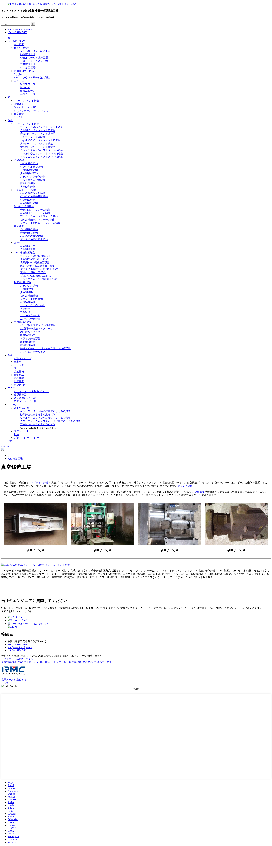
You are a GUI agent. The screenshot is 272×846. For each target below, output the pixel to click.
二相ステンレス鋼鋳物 (32, 137)
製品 (10, 120)
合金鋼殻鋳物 (27, 199)
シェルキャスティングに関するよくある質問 (45, 417)
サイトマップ (8, 659)
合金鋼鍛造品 (27, 249)
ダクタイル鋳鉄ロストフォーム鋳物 (40, 223)
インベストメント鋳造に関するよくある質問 (45, 411)
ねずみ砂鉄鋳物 (29, 163)
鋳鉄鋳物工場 (47, 662)
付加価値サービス (24, 71)
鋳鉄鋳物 (88, 662)
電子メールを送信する (13, 679)
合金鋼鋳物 (26, 289)
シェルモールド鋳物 (25, 189)
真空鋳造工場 (27, 64)
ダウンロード (21, 431)
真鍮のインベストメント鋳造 (36, 143)
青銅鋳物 (25, 312)
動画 (16, 434)
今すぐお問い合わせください (17, 611)
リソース (13, 404)
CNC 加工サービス (28, 662)
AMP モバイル (25, 659)
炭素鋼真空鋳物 (29, 232)
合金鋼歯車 (20, 384)
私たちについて (16, 41)
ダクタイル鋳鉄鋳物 (31, 299)
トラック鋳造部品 (30, 338)
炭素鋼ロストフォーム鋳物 (35, 213)
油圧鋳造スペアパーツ (32, 332)
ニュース (19, 80)
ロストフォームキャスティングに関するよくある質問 (50, 421)
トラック (19, 365)
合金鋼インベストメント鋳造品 (37, 130)
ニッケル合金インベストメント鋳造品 (41, 150)
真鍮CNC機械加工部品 (33, 272)
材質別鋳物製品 (22, 282)
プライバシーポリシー (26, 437)
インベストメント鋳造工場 (35, 51)
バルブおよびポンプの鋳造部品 (37, 325)
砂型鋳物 (19, 160)
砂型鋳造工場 (27, 54)
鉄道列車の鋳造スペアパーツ (36, 328)
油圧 (16, 368)
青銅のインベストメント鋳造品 (37, 147)
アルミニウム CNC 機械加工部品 (38, 279)
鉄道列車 (19, 375)
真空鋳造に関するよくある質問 (37, 424)
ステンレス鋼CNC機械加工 (35, 256)
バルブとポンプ (22, 358)
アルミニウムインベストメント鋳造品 (41, 156)
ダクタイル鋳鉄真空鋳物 (34, 239)
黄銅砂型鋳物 (27, 183)
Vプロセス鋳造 (39, 482)
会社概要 (19, 44)
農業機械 (19, 371)
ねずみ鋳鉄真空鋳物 (31, 236)
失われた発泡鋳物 (24, 206)
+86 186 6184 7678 (17, 32)
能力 (10, 97)
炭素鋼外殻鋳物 (29, 203)
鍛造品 (17, 242)
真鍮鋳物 (25, 308)
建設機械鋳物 (27, 345)
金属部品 (199, 491)
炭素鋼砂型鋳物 (29, 173)
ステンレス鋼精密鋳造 (69, 662)
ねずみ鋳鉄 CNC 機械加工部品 (37, 265)
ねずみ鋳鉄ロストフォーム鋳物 (37, 219)
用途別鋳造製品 (22, 322)
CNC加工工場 (28, 67)
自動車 (17, 361)
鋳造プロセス (27, 84)
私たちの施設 (21, 47)
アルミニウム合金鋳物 (32, 305)
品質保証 (19, 74)
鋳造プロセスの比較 (25, 401)
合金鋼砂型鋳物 (29, 170)
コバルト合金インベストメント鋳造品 (41, 153)
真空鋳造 (19, 113)
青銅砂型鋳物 (27, 186)
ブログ (11, 388)
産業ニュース (27, 90)
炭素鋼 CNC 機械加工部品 (34, 262)
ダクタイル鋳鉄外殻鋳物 (34, 196)
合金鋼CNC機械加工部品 (34, 259)
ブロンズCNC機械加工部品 (35, 275)
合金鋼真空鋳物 (29, 229)
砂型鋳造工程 (21, 394)
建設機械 (19, 378)
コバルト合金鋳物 (30, 315)
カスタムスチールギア (32, 351)
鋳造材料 (25, 87)
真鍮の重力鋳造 (103, 662)
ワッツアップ (8, 683)
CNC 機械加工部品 (24, 252)
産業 (10, 355)
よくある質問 (21, 408)
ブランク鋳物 (185, 486)
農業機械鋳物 (27, 341)
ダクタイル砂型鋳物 (31, 166)
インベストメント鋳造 (26, 100)
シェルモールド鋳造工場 (34, 57)
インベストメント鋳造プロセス (31, 391)
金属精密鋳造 (8, 662)
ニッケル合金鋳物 (30, 318)
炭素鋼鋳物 (26, 292)
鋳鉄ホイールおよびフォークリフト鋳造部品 (45, 348)
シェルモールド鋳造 (25, 107)
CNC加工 (19, 117)
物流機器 (19, 381)
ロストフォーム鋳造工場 (34, 61)
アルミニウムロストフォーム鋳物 (39, 216)
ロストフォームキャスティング (31, 110)
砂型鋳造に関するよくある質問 (37, 414)
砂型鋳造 (19, 104)
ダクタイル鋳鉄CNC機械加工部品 (39, 269)
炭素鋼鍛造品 (27, 246)
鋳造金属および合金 (25, 398)
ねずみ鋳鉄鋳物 (29, 295)
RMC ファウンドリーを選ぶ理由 (32, 77)
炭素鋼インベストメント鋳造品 (37, 133)
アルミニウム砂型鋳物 (32, 180)
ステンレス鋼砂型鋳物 (32, 176)
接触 (10, 441)
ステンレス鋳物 (29, 285)
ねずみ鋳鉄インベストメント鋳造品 (40, 140)
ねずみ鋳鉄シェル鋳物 (32, 193)
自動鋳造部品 (27, 335)
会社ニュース (27, 94)
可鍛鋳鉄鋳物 (27, 302)
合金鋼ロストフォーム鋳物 (35, 209)
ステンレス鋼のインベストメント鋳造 (41, 127)
